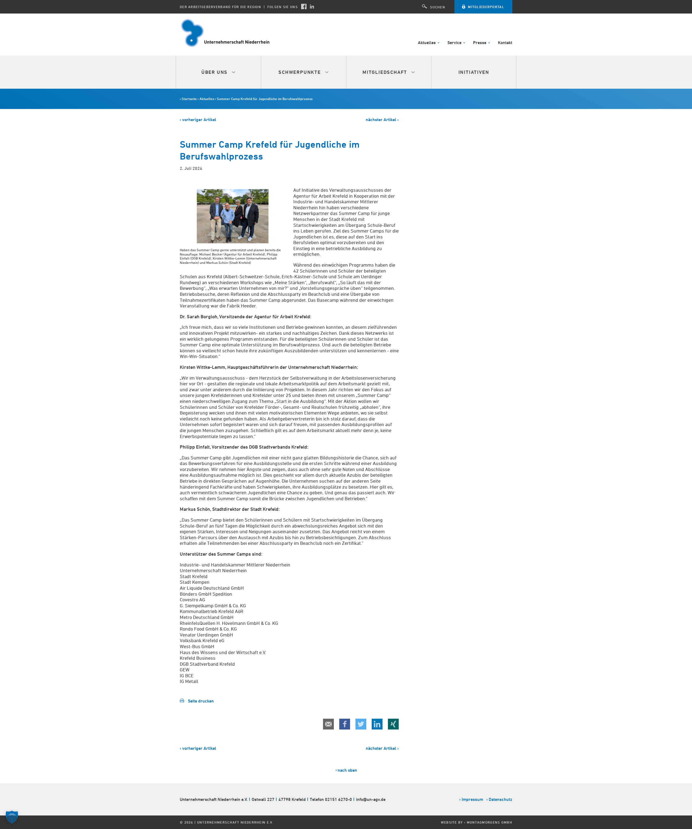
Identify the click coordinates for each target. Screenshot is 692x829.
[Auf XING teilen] (393, 724)
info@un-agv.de (370, 799)
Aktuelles (427, 43)
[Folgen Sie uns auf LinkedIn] (312, 6)
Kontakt (505, 43)
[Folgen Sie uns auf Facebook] (304, 6)
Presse (480, 43)
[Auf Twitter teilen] (360, 724)
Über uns (215, 72)
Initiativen (473, 72)
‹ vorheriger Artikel (198, 119)
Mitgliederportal (486, 7)
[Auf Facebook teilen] (344, 724)
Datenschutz (500, 799)
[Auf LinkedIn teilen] (377, 724)
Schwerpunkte (300, 72)
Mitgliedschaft (385, 72)
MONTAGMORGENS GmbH (489, 822)
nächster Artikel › (382, 119)
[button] (12, 817)
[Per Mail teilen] (328, 724)
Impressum (472, 799)
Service (455, 43)
